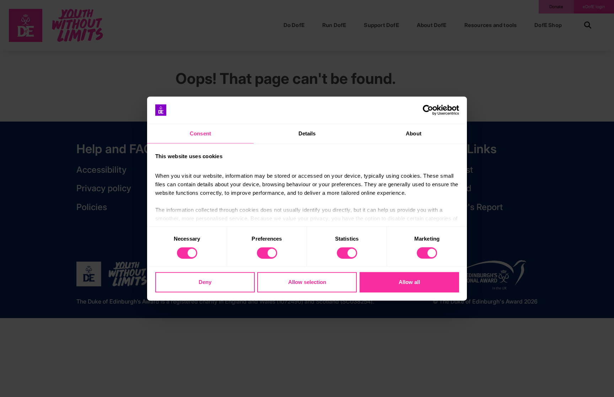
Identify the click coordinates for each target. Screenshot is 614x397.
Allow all (409, 282)
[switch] (267, 252)
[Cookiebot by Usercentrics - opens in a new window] (428, 110)
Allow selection (307, 282)
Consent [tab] (200, 133)
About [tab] (413, 133)
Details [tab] (307, 133)
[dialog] (307, 198)
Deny (205, 282)
